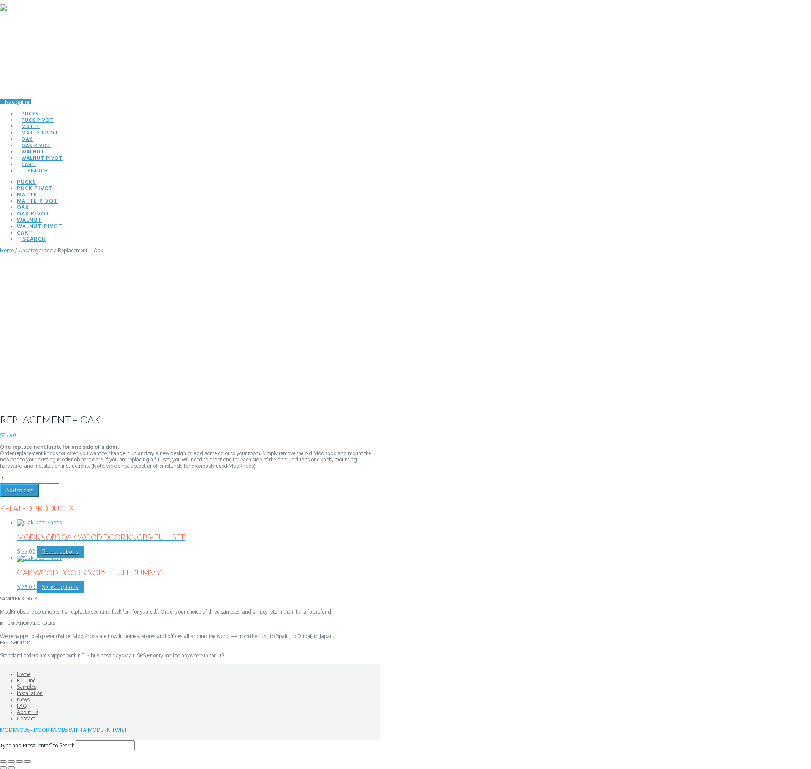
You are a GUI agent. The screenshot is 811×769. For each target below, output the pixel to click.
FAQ (22, 706)
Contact (26, 718)
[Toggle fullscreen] (11, 761)
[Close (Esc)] (27, 761)
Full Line (26, 680)
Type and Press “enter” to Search (37, 745)
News (23, 699)
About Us (27, 712)
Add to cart (19, 490)
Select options (60, 551)
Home (7, 250)
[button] (15, 102)
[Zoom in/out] (3, 761)
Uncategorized (36, 250)
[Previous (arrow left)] (3, 767)
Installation (30, 693)
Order (167, 611)
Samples (26, 687)
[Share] (19, 761)
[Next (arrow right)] (11, 767)
